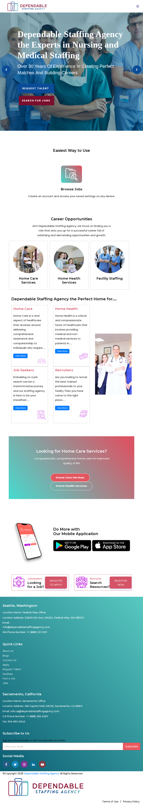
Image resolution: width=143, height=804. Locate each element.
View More (20, 355)
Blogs (6, 655)
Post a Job (9, 678)
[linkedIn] (34, 765)
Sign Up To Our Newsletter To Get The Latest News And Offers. (34, 740)
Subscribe (131, 746)
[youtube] (43, 765)
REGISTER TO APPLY (56, 582)
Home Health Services (71, 485)
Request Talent (35, 88)
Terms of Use (110, 801)
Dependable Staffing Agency (41, 773)
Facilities (8, 674)
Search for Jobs (36, 100)
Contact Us (9, 660)
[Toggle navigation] (137, 6)
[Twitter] (16, 765)
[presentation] (6, 69)
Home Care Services (70, 477)
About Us (8, 651)
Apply (6, 664)
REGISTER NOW (120, 582)
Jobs (5, 683)
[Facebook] (7, 765)
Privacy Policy (131, 801)
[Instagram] (25, 765)
